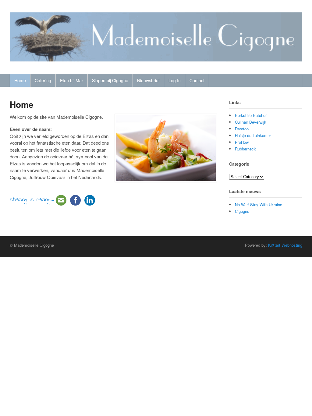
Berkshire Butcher (251, 115)
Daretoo (242, 129)
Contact (197, 80)
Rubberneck (245, 149)
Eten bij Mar (71, 80)
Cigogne (242, 211)
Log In (174, 80)
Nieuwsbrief (148, 80)
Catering (43, 80)
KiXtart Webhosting (285, 245)
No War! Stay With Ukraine (258, 204)
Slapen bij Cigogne (110, 80)
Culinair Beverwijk (250, 122)
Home (20, 80)
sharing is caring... (32, 200)
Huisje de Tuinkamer (253, 135)
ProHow (242, 142)
